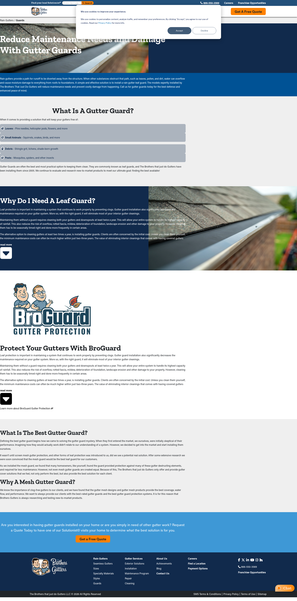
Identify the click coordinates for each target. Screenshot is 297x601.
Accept (179, 30)
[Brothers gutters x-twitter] (243, 559)
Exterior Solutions (134, 563)
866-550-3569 (211, 3)
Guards (97, 583)
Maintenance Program (137, 573)
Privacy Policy (104, 23)
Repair (128, 578)
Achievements (164, 563)
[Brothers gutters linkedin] (247, 559)
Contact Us (162, 573)
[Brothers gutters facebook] (239, 559)
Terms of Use (248, 594)
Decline (204, 30)
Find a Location (196, 563)
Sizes (96, 568)
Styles (96, 578)
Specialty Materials (103, 573)
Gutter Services (133, 558)
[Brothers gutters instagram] (256, 559)
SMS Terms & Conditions (207, 594)
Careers (228, 3)
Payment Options (198, 568)
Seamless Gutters (103, 563)
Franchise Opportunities (252, 3)
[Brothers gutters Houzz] (261, 559)
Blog (158, 568)
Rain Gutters (7, 20)
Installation (131, 568)
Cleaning (129, 583)
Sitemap (262, 594)
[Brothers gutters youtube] (252, 559)
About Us (161, 558)
